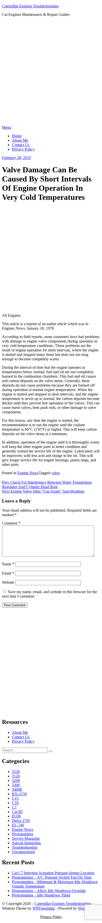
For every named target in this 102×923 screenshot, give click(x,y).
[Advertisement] (51, 72)
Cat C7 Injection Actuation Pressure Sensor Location (53, 873)
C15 (15, 798)
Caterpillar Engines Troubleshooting (30, 6)
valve (55, 473)
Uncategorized (23, 852)
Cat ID (17, 812)
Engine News (28, 473)
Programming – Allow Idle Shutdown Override (49, 891)
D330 (16, 816)
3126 (16, 771)
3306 (16, 785)
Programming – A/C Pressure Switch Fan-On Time (52, 877)
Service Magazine (26, 838)
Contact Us (20, 145)
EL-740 (18, 825)
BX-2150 (19, 794)
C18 (15, 803)
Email (8, 573)
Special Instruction (26, 843)
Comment (11, 523)
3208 (16, 780)
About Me (20, 140)
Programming (22, 834)
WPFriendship (43, 908)
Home (17, 136)
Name (8, 564)
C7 (14, 807)
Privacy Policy (23, 149)
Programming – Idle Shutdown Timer (41, 895)
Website (8, 582)
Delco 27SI (21, 820)
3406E (17, 789)
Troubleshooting (24, 847)
